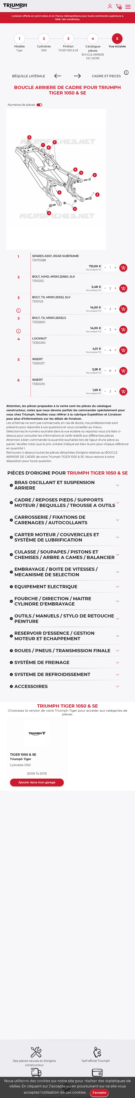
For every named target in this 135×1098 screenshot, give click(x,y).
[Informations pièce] (18, 310)
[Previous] (58, 76)
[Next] (77, 76)
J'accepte (99, 1092)
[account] (111, 6)
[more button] (115, 268)
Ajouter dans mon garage (36, 782)
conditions (73, 19)
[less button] (105, 268)
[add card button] (123, 268)
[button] (126, 73)
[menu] (128, 6)
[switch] (39, 104)
